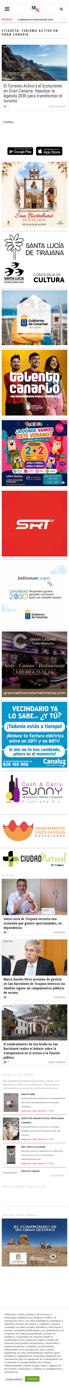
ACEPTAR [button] (32, 1379)
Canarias (59, 932)
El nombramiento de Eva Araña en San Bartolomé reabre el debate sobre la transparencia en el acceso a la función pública (32, 1051)
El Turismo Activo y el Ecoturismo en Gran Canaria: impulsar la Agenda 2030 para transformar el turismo (33, 93)
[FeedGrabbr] (34, 1175)
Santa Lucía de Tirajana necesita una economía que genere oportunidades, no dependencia (33, 923)
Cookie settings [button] (13, 1379)
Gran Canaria (56, 106)
